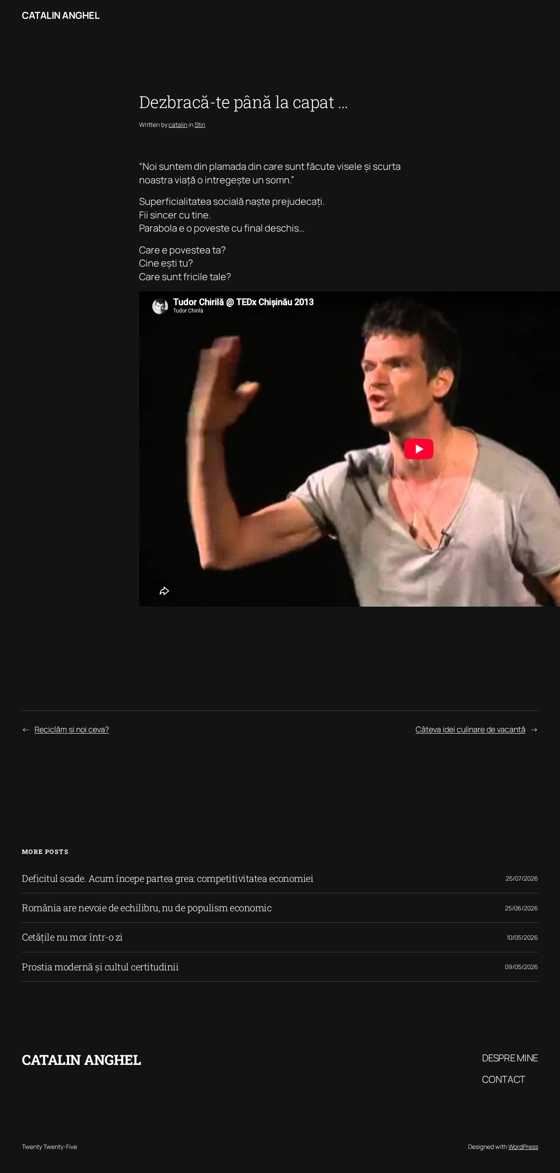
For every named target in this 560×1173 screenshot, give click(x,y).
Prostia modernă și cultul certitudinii (100, 967)
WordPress (523, 1146)
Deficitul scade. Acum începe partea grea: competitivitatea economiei (167, 878)
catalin (177, 124)
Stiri (200, 124)
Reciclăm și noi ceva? (72, 729)
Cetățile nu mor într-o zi (72, 937)
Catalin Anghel (60, 15)
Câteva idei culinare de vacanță (470, 729)
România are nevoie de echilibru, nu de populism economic (146, 907)
